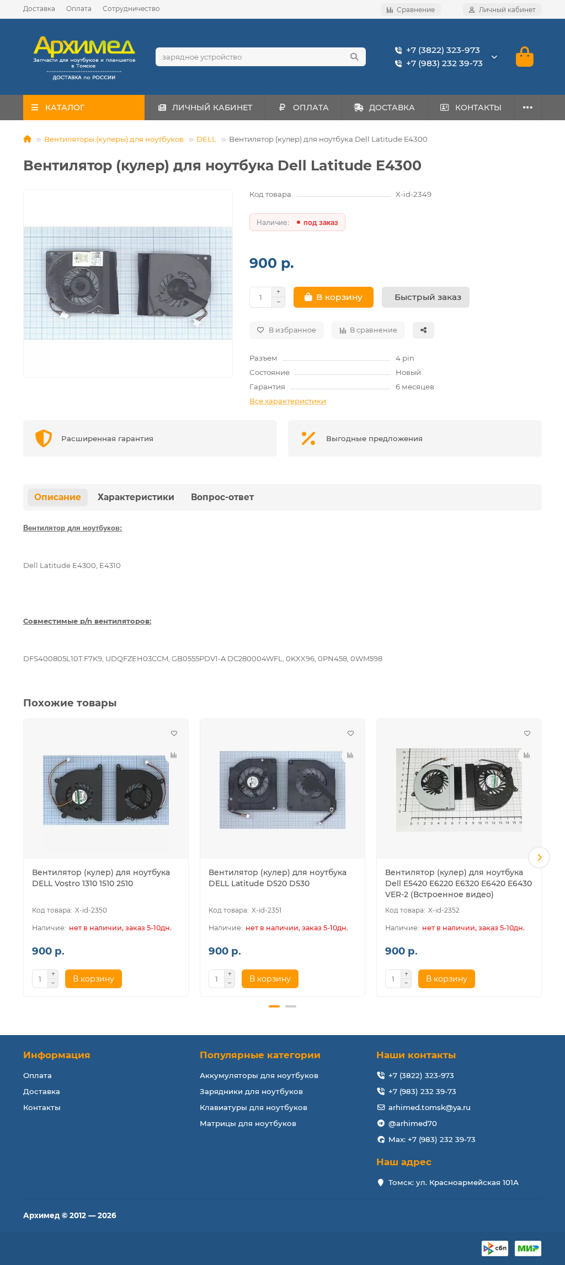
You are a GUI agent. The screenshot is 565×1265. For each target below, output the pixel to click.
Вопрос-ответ (222, 497)
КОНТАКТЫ (478, 107)
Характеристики (136, 497)
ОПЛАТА (311, 107)
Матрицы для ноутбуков (248, 1123)
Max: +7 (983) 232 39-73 (432, 1139)
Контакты (42, 1107)
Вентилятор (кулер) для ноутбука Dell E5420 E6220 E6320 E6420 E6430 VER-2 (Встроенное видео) (458, 883)
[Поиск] (354, 57)
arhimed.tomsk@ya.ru (429, 1107)
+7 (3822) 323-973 (443, 50)
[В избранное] (174, 733)
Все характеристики (287, 400)
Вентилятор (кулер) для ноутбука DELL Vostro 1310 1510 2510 (101, 877)
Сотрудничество (131, 8)
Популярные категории (260, 1054)
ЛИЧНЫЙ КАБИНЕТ (212, 107)
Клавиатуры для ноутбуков (253, 1107)
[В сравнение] (174, 755)
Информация (56, 1054)
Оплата (79, 8)
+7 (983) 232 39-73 (444, 63)
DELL (206, 139)
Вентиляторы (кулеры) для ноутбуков (114, 139)
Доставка (39, 8)
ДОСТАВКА (392, 107)
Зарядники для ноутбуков (251, 1091)
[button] (26, 857)
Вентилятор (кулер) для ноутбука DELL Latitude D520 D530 (278, 877)
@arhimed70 (412, 1123)
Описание (57, 497)
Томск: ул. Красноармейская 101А (453, 1182)
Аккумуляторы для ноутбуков (259, 1075)
